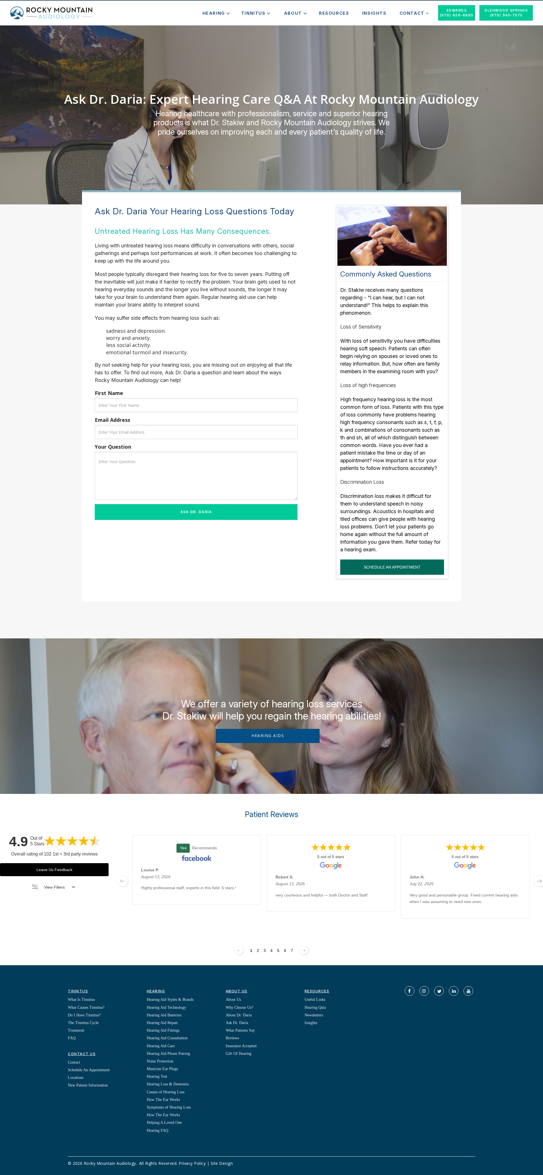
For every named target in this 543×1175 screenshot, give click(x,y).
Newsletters (314, 1015)
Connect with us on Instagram (424, 990)
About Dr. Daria (239, 1015)
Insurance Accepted (241, 1046)
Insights (374, 13)
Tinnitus (253, 13)
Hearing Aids (267, 735)
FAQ (72, 1038)
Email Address (112, 419)
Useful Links (315, 999)
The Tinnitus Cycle (83, 1023)
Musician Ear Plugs (162, 1069)
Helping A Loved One (164, 1122)
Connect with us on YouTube (468, 990)
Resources (334, 13)
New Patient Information (88, 1085)
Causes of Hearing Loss (165, 1092)
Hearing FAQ (157, 1130)
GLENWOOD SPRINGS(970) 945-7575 (506, 12)
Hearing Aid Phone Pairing (168, 1053)
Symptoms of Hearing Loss (169, 1107)
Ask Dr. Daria (196, 512)
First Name (109, 393)
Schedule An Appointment (392, 567)
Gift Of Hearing (238, 1053)
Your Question (113, 446)
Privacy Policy (192, 1163)
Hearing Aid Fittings (163, 1030)
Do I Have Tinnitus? (84, 1015)
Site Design (222, 1163)
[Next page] (304, 950)
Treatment (76, 1030)
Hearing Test (157, 1076)
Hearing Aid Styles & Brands (170, 999)
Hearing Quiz (315, 1007)
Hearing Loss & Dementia (168, 1084)
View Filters (54, 887)
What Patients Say (240, 1030)
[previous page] (122, 881)
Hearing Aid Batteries (164, 1015)
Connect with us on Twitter (438, 990)
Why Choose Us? (239, 1007)
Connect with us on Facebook (409, 990)
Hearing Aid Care (161, 1046)
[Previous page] (239, 950)
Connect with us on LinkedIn (453, 990)
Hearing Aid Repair (162, 1023)
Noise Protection (160, 1061)
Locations (75, 1077)
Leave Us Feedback (54, 869)
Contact (412, 13)
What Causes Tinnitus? (86, 1007)
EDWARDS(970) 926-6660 (456, 12)
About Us (233, 999)
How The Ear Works (163, 1100)
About (293, 13)
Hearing (213, 13)
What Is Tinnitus (81, 999)
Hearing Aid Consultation (167, 1038)
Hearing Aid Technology (166, 1007)
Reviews (232, 1038)
